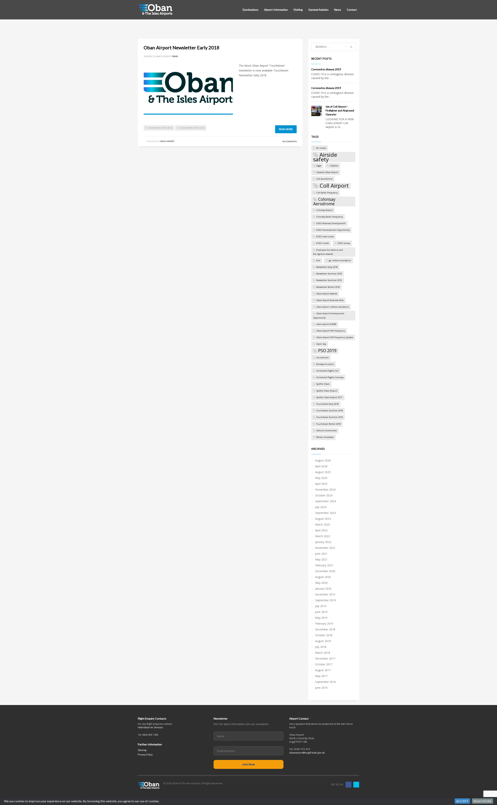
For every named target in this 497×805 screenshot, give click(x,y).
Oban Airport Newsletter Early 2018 (181, 47)
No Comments (289, 141)
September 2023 (325, 513)
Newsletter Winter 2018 (328, 287)
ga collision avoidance (340, 260)
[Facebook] (348, 785)
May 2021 (321, 559)
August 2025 (323, 472)
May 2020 (321, 583)
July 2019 (320, 606)
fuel (318, 260)
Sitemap (142, 750)
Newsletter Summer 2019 (329, 280)
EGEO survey (344, 243)
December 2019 (325, 594)
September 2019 (325, 600)
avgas (318, 165)
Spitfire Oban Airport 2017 (329, 397)
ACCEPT (462, 801)
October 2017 (323, 664)
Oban (175, 56)
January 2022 (323, 542)
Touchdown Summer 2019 (329, 417)
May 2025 (321, 478)
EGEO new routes (325, 236)
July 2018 (320, 647)
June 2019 (321, 612)
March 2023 (322, 524)
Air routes (321, 148)
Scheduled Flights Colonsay (329, 377)
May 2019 (321, 618)
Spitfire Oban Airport (326, 390)
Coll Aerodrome (324, 179)
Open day (321, 344)
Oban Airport (167, 141)
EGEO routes (322, 243)
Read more (286, 129)
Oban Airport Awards (326, 293)
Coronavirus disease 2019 (326, 69)
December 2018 (325, 629)
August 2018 (323, 641)
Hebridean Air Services (150, 727)
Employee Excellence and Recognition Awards (328, 252)
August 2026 (323, 460)
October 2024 (323, 495)
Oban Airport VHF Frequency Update (334, 337)
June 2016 (321, 687)
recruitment (322, 357)
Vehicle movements (326, 430)
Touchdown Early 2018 (192, 128)
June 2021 (321, 553)
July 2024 (320, 507)
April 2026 (321, 466)
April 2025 (321, 484)
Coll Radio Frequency (327, 192)
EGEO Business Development (331, 223)
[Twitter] (356, 785)
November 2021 (325, 548)
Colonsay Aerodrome (324, 201)
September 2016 (325, 682)
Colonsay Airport (324, 210)
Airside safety (325, 157)
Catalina (334, 165)
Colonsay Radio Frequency (329, 216)
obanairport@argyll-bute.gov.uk (307, 752)
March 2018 (322, 652)
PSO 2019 (327, 350)
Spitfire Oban (323, 384)
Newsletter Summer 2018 (329, 273)
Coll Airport (334, 186)
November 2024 (325, 489)
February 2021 (324, 565)
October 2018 (323, 635)
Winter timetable (325, 437)
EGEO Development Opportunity (333, 230)
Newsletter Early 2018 (160, 128)
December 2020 (325, 571)
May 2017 (321, 676)
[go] (351, 47)
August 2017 (323, 670)
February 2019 (324, 623)
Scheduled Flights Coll (327, 370)
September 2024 (325, 501)
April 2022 (321, 530)
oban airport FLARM (326, 324)
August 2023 (323, 518)
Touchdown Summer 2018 (329, 410)
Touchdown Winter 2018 (328, 424)
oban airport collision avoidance (332, 306)
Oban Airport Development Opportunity (328, 315)
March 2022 (322, 536)
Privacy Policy (145, 754)
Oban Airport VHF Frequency (330, 330)
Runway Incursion (325, 364)
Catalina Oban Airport (327, 172)
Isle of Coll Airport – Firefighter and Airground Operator (340, 110)
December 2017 (325, 658)
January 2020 (323, 588)
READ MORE (483, 801)
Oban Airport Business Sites (330, 300)
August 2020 (323, 577)
